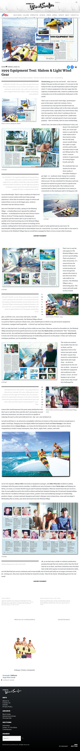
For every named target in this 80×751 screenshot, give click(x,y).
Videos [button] (48, 15)
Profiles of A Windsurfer (24, 619)
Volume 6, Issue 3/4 (13, 66)
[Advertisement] (40, 242)
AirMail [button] (54, 15)
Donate (61, 15)
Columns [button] (26, 15)
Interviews (6, 725)
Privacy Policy (7, 706)
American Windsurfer (12, 744)
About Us (6, 701)
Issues (3, 66)
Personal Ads (7, 718)
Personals (6, 675)
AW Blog (42, 15)
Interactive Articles (9, 716)
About (67, 15)
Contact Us (74, 15)
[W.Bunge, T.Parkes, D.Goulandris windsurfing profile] (24, 644)
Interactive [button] (34, 15)
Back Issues (7, 714)
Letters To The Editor (10, 727)
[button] (40, 40)
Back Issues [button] (18, 15)
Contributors (7, 729)
